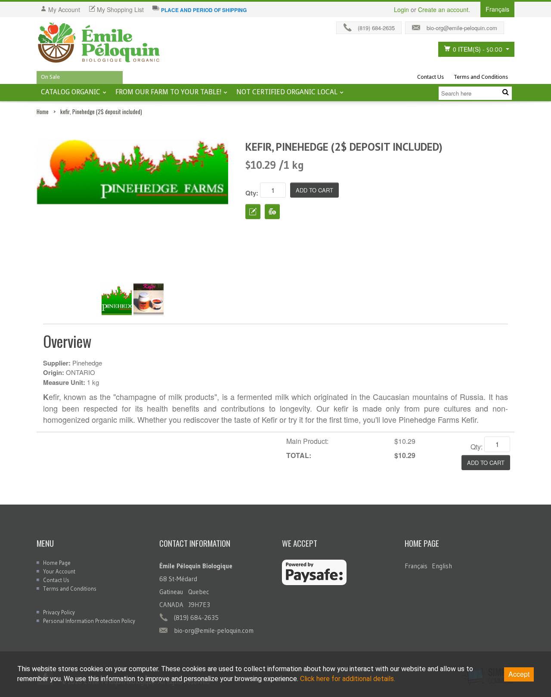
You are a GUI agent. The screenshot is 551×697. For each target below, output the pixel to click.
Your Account (59, 571)
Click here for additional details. (347, 679)
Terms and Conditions (481, 77)
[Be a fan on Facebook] (511, 26)
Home (43, 111)
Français (416, 566)
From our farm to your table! (168, 92)
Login (401, 9)
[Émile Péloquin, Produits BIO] (99, 43)
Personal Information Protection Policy (89, 620)
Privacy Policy (59, 612)
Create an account (443, 9)
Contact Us (430, 77)
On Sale (50, 77)
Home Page (57, 562)
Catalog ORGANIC (70, 92)
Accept (518, 674)
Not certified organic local (286, 92)
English (442, 566)
